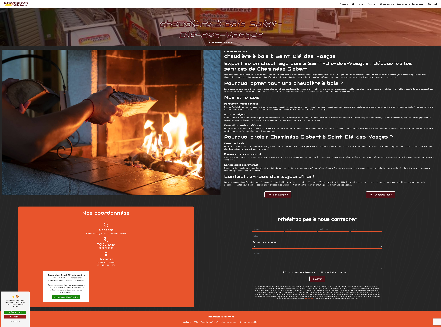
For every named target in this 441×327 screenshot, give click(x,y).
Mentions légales (228, 322)
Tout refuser (16, 317)
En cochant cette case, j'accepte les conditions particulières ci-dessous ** (317, 272)
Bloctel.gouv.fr (310, 298)
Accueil (344, 4)
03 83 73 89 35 (106, 248)
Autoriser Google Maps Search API (66, 297)
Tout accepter (16, 312)
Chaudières (386, 4)
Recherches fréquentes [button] (220, 317)
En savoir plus (280, 194)
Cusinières (401, 4)
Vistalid (188, 322)
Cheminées (357, 4)
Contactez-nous (383, 194)
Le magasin (418, 4)
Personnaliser (15, 321)
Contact (432, 4)
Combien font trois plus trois (264, 242)
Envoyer (317, 278)
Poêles (371, 4)
